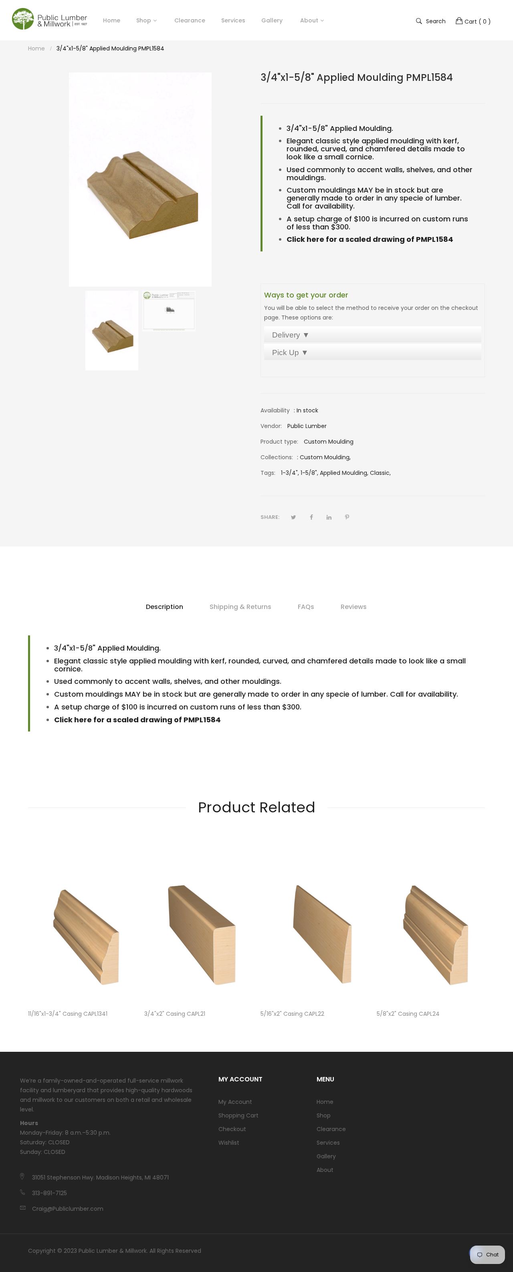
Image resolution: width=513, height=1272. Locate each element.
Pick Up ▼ (290, 352)
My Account (235, 1102)
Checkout (232, 1129)
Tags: (268, 473)
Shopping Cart (238, 1115)
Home (325, 1102)
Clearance (331, 1129)
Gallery (326, 1156)
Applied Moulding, (344, 473)
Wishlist (228, 1143)
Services (328, 1143)
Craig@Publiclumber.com (67, 1209)
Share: (270, 517)
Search (436, 20)
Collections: (277, 457)
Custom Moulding (324, 457)
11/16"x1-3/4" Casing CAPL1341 (67, 1014)
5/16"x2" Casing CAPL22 (292, 1014)
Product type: (279, 442)
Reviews (354, 606)
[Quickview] (134, 990)
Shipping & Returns (240, 606)
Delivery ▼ (291, 335)
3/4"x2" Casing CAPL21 (174, 1014)
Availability (275, 410)
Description (164, 606)
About (325, 1170)
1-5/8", (309, 473)
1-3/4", (290, 473)
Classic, (380, 473)
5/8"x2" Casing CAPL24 (408, 1014)
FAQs (306, 606)
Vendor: (271, 426)
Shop (143, 20)
